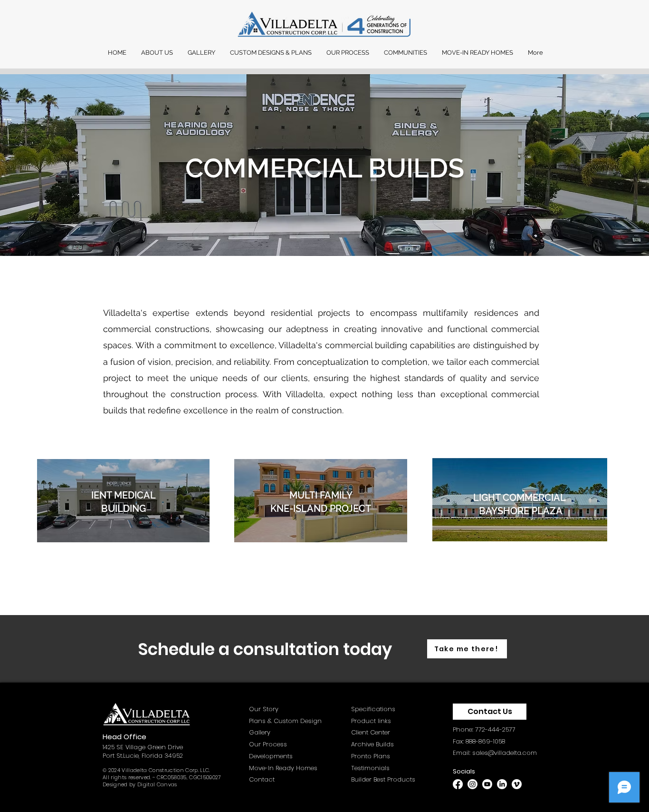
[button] (157, 52)
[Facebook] (458, 784)
